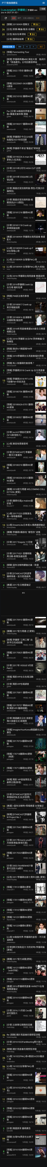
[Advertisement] (23, 604)
